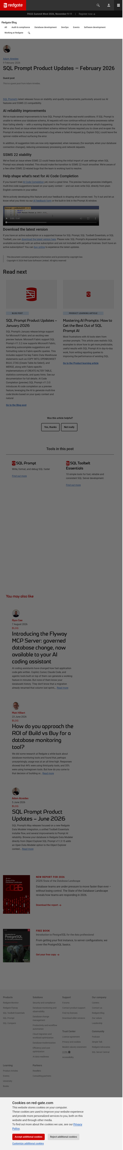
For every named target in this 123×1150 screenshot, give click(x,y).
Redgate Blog (9, 22)
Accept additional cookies (28, 1136)
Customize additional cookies (28, 1143)
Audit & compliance (21, 27)
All (5, 27)
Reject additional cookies (63, 1136)
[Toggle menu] (118, 5)
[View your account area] (109, 5)
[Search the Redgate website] (98, 5)
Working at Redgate (13, 32)
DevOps (65, 27)
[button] (29, 33)
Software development (95, 27)
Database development (45, 27)
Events (76, 27)
